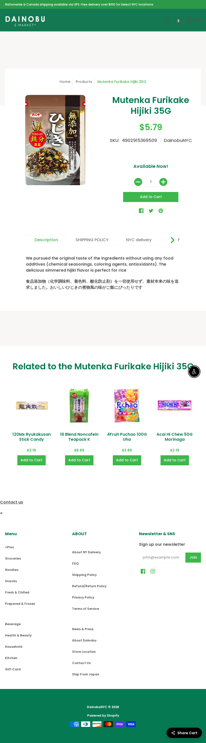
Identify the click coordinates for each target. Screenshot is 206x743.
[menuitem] (167, 20)
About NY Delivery (86, 552)
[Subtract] (138, 182)
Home (65, 81)
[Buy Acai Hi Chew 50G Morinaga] (174, 405)
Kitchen (11, 658)
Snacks (11, 581)
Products (84, 81)
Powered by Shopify (103, 715)
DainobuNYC (178, 140)
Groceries (13, 558)
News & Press (82, 629)
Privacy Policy (83, 597)
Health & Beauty (18, 635)
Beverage (13, 624)
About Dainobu (84, 640)
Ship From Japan (85, 674)
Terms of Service (85, 609)
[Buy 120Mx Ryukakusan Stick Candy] (31, 405)
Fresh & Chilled (17, 592)
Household (13, 647)
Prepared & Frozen (20, 604)
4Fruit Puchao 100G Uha (127, 436)
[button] (167, 20)
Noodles (11, 570)
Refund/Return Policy (89, 586)
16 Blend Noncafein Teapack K (79, 436)
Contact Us (81, 663)
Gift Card (13, 669)
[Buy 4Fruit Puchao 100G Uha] (127, 405)
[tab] (46, 240)
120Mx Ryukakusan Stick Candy (31, 436)
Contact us (11, 502)
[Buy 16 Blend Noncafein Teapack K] (79, 405)
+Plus (9, 547)
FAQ (75, 563)
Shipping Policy (84, 575)
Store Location (84, 652)
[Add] (163, 182)
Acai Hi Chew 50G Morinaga (175, 436)
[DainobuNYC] (25, 20)
